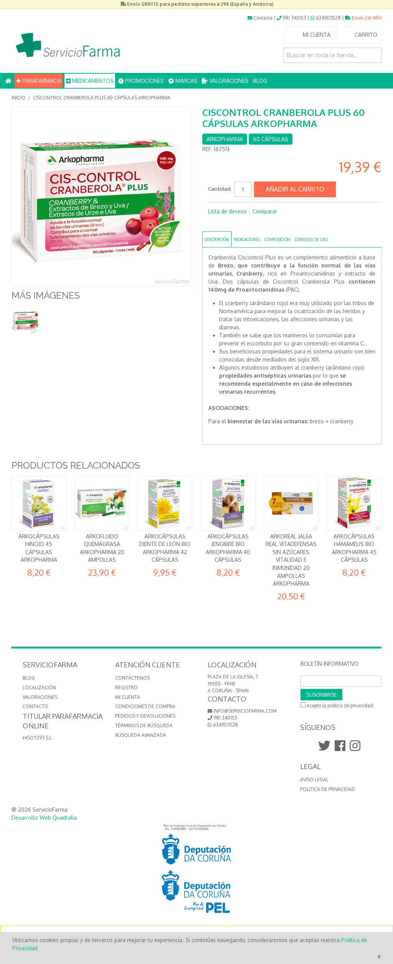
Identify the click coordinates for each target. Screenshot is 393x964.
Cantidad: (219, 189)
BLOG (260, 81)
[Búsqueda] (373, 55)
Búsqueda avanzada (140, 735)
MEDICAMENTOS (92, 81)
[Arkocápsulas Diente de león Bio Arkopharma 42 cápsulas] (164, 503)
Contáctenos (132, 678)
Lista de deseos (227, 211)
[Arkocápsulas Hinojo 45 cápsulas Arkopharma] (39, 503)
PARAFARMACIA (41, 81)
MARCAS (185, 81)
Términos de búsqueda (144, 725)
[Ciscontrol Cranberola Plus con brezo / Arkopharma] (26, 320)
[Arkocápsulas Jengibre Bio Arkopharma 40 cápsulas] (228, 503)
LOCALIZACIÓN (39, 687)
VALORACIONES (228, 81)
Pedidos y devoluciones (145, 716)
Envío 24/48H (366, 18)
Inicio (18, 98)
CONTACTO (35, 706)
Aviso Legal (314, 779)
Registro (126, 687)
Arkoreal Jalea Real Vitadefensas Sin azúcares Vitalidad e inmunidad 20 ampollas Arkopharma (291, 560)
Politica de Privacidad (327, 789)
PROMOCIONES (144, 81)
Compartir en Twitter (231, 224)
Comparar (265, 211)
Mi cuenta (127, 697)
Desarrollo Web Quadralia (44, 817)
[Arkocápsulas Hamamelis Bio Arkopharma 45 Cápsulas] (354, 503)
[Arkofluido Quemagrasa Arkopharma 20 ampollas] (101, 503)
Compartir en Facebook (216, 224)
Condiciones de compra (145, 706)
